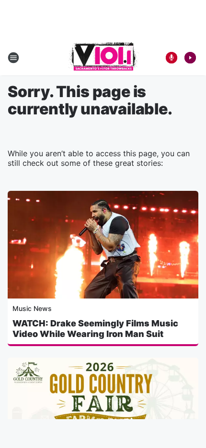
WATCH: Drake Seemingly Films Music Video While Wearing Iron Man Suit (95, 328)
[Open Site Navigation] (13, 57)
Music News (32, 308)
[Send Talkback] (171, 57)
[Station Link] (103, 57)
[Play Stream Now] (190, 57)
